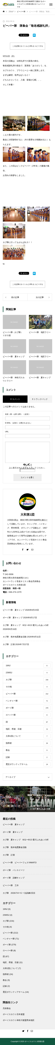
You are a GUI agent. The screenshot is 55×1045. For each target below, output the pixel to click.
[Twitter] (27, 549)
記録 (5, 986)
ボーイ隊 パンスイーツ (14, 870)
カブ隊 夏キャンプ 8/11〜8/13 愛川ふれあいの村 (26, 625)
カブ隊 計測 (9, 644)
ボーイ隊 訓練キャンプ (14, 878)
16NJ (5, 909)
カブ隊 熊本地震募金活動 (15, 637)
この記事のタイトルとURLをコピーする (27, 46)
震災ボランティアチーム (14, 992)
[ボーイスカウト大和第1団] (8, 4)
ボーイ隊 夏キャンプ (13, 617)
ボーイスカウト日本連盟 (14, 1014)
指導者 (6, 974)
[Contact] (32, 549)
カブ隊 (6, 921)
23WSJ (6, 915)
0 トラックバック (40, 399)
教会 (5, 980)
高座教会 (7, 1008)
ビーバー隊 (8, 933)
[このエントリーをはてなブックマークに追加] (34, 36)
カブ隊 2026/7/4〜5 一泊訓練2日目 (19, 893)
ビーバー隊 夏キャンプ (14, 610)
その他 (6, 927)
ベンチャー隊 (9, 939)
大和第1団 (27, 514)
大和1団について (10, 968)
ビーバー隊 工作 (11, 885)
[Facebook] (22, 549)
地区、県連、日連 (11, 962)
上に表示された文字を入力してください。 (27, 468)
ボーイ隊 (7, 944)
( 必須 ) (17, 414)
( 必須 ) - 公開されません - (18, 423)
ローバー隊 (8, 950)
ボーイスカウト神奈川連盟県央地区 (18, 1020)
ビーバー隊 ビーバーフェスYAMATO (20, 862)
